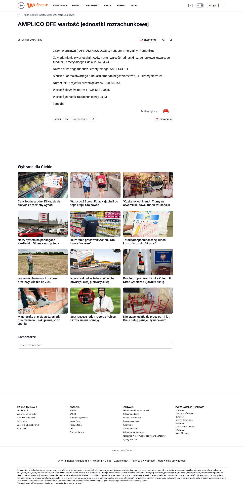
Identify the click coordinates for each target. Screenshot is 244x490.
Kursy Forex (75, 421)
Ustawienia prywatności (171, 460)
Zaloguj (212, 5)
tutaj (79, 483)
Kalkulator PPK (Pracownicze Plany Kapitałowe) (144, 436)
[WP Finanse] (40, 5)
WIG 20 (73, 410)
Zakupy (121, 5)
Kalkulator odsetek (131, 414)
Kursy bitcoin (76, 425)
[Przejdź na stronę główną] (21, 7)
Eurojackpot (22, 410)
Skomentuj (150, 39)
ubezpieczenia (80, 119)
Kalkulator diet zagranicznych (136, 410)
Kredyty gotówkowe (184, 413)
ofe (66, 119)
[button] (200, 5)
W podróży (92, 5)
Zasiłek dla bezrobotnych (28, 425)
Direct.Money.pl (182, 433)
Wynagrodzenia (130, 439)
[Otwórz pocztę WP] (190, 5)
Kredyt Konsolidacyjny (185, 426)
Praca (108, 5)
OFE (72, 428)
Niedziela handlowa (26, 418)
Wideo (134, 5)
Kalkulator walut (130, 428)
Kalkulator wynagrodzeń (134, 432)
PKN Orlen (21, 428)
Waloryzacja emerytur (27, 414)
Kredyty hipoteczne (184, 420)
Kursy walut (128, 425)
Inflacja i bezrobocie (132, 418)
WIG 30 (73, 414)
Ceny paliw (22, 421)
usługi (57, 119)
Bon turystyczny (77, 432)
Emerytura (60, 5)
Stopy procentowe (131, 421)
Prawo (76, 5)
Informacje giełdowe (79, 418)
